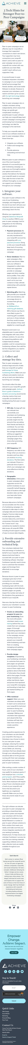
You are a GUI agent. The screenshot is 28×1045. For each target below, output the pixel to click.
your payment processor (14, 241)
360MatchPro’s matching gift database (15, 307)
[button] (10, 907)
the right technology (13, 96)
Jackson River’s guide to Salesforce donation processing (12, 391)
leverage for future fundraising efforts (10, 371)
